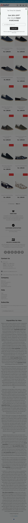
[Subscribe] (14, 28)
